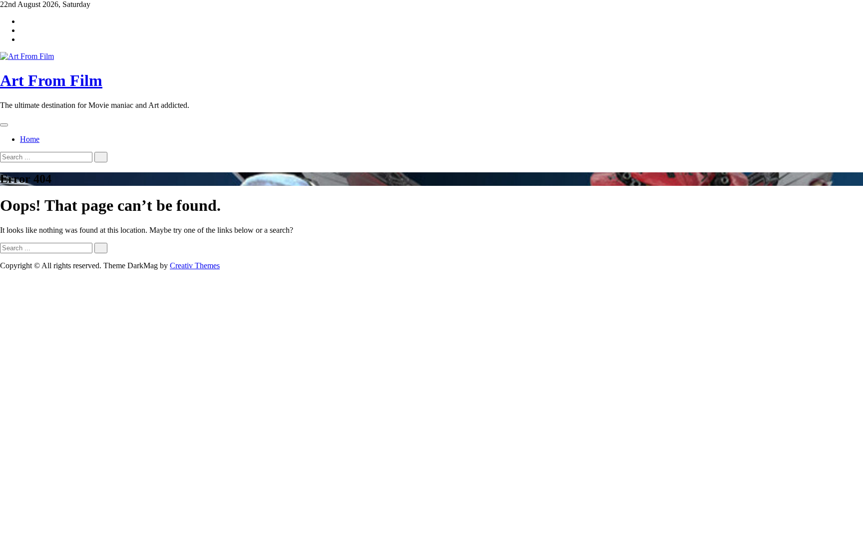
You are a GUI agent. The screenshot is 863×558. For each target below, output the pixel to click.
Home (29, 139)
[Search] (100, 157)
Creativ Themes (195, 265)
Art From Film (51, 80)
